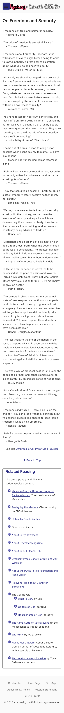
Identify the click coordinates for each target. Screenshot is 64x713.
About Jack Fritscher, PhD (27, 551)
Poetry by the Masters (25, 507)
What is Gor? (25, 598)
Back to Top (33, 460)
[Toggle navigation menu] (6, 6)
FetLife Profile (32, 695)
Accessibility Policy (18, 689)
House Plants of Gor (30, 614)
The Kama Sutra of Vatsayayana (30, 622)
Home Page (34, 683)
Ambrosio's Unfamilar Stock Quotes (37, 448)
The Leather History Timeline (29, 658)
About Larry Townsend (25, 534)
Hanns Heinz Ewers (23, 642)
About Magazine (27, 543)
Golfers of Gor (26, 606)
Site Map (51, 683)
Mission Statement (46, 689)
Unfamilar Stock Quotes (26, 519)
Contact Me (15, 683)
